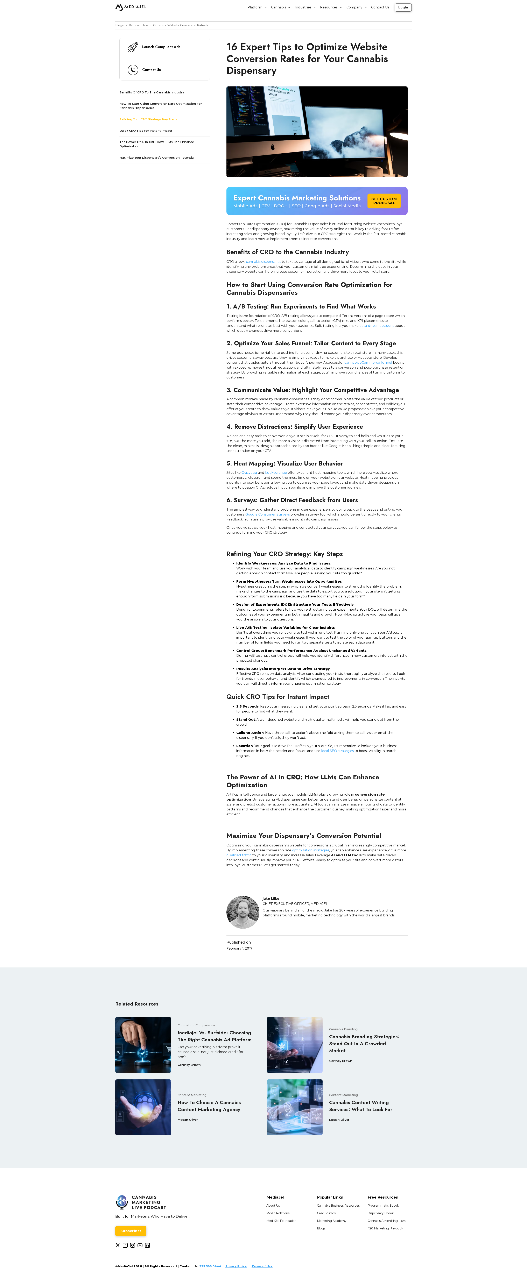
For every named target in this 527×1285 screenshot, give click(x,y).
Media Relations (277, 1213)
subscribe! (130, 1231)
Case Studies (326, 1213)
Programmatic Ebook (383, 1205)
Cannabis (278, 7)
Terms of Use (262, 1266)
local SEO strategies (337, 751)
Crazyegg (249, 473)
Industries (303, 7)
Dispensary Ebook (381, 1213)
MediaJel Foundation (281, 1221)
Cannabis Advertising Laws (387, 1221)
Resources (328, 7)
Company (354, 7)
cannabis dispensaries (263, 262)
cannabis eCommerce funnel (368, 362)
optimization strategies (310, 850)
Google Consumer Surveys (267, 514)
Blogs (321, 1228)
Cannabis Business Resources (338, 1205)
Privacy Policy (236, 1266)
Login (403, 7)
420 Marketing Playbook (385, 1228)
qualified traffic (239, 855)
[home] (130, 7)
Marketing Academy (331, 1221)
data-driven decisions (376, 326)
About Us (273, 1205)
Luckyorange (275, 473)
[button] (257, 7)
